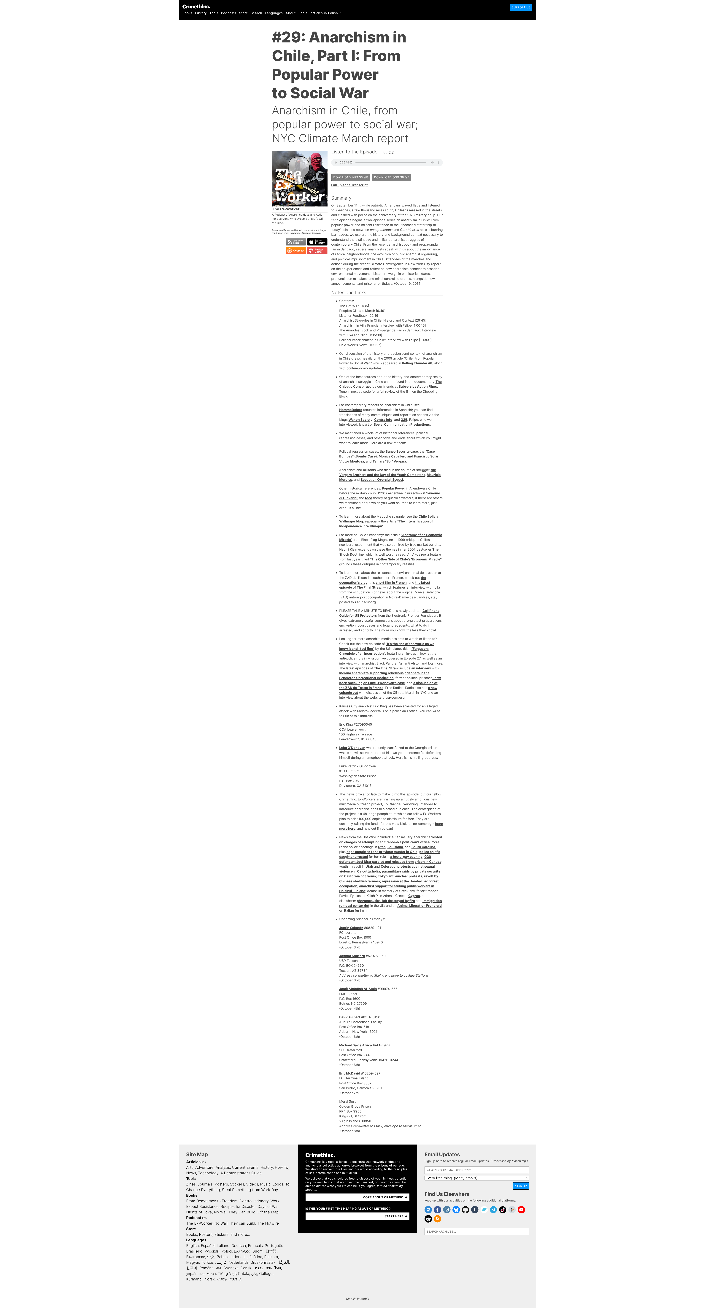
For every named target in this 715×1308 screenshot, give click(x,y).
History (266, 1167)
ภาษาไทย (273, 1268)
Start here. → (396, 1216)
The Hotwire (268, 1223)
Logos (278, 1184)
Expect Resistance (202, 1206)
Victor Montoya (351, 461)
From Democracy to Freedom (211, 1201)
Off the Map (268, 1212)
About (290, 13)
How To (281, 1167)
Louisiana (395, 847)
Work (275, 1201)
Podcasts (228, 13)
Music (265, 1184)
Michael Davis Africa (355, 1045)
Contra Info (383, 420)
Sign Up (521, 1186)
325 (404, 420)
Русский (211, 1251)
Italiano (223, 1245)
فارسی (220, 1262)
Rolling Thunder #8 (417, 363)
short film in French (391, 582)
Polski (226, 1251)
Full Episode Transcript (349, 185)
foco (368, 498)
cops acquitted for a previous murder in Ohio (382, 852)
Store (243, 13)
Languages (274, 13)
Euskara (271, 1257)
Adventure (204, 1167)
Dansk (246, 1268)
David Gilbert (349, 1017)
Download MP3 (350, 177)
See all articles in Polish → (320, 13)
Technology (208, 1173)
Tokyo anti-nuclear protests (400, 876)
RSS (203, 1162)
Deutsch (238, 1245)
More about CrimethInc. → (385, 1197)
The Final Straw (386, 668)
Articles (193, 1162)
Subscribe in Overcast (296, 250)
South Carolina (423, 847)
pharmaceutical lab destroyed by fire (386, 901)
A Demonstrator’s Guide (241, 1173)
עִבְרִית (258, 1268)
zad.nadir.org (365, 602)
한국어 (191, 1268)
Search (256, 13)
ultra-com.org (393, 697)
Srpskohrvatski (264, 1262)
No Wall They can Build (234, 1223)
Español (208, 1245)
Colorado (388, 866)
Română (206, 1268)
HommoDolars (350, 410)
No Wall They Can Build (234, 1212)
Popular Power (393, 488)
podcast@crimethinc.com (306, 233)
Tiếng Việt (227, 1273)
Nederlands (238, 1262)
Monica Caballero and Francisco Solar (408, 456)
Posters (221, 1184)
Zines (191, 1184)
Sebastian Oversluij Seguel (382, 479)
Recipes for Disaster (238, 1206)
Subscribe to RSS (296, 242)
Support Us (521, 7)
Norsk (209, 1279)
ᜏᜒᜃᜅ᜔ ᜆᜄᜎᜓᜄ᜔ (229, 1279)
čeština (256, 1257)
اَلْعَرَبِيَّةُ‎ (284, 1262)
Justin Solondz (351, 928)
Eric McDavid (349, 1073)
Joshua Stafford (352, 956)
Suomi (257, 1251)
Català (243, 1273)
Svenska (231, 1268)
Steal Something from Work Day (250, 1190)
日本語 (271, 1251)
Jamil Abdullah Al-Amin (358, 989)
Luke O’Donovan (352, 748)
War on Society (360, 420)
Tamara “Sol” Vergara (389, 461)
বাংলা (219, 1268)
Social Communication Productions (402, 424)
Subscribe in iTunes (317, 242)
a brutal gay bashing (406, 857)
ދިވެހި (254, 1273)
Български (195, 1257)
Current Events (245, 1167)
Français (255, 1245)
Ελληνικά (242, 1251)
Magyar (192, 1262)
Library (201, 13)
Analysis (223, 1167)
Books (187, 13)
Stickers (237, 1184)
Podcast (193, 1217)
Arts (189, 1167)
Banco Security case (402, 451)
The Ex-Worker (199, 1223)
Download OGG (391, 177)
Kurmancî (194, 1279)
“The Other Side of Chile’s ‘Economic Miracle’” (406, 559)
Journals (205, 1184)
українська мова (201, 1273)
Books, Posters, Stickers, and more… (218, 1234)
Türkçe (207, 1262)
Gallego (266, 1273)
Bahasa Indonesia (232, 1257)
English (192, 1245)
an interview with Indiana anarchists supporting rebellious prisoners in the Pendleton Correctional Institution (389, 673)
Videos (252, 1184)
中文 (211, 1257)
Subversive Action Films (418, 386)
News (191, 1173)
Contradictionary (253, 1201)
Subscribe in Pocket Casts (317, 250)
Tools (213, 13)
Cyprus (414, 896)
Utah (382, 847)
